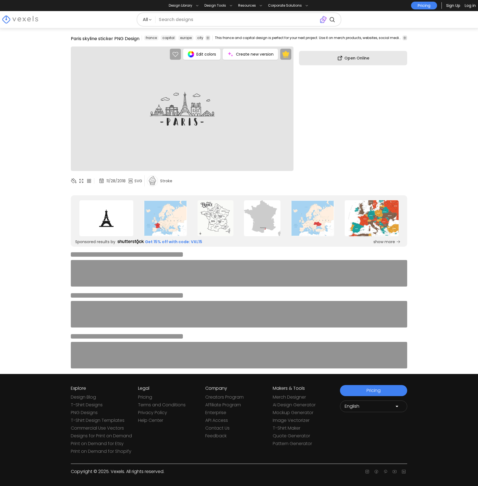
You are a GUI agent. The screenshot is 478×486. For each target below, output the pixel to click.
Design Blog (83, 397)
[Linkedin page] (403, 471)
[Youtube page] (394, 471)
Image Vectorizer (291, 420)
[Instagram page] (367, 471)
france (151, 37)
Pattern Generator (292, 443)
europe (186, 37)
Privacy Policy (152, 412)
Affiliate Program (223, 405)
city (200, 37)
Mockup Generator (293, 412)
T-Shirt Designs (87, 405)
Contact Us (217, 428)
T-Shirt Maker (286, 428)
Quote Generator (291, 436)
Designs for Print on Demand (101, 436)
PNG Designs (84, 412)
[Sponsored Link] (106, 218)
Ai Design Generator (294, 405)
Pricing (145, 397)
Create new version (255, 54)
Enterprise (215, 412)
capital (168, 37)
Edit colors (206, 54)
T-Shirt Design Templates (97, 420)
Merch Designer (289, 397)
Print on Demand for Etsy (97, 443)
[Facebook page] (376, 471)
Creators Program (224, 397)
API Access (216, 420)
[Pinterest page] (385, 471)
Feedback (216, 436)
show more (384, 242)
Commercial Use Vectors (97, 428)
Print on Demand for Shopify (101, 451)
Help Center (150, 420)
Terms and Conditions (162, 405)
